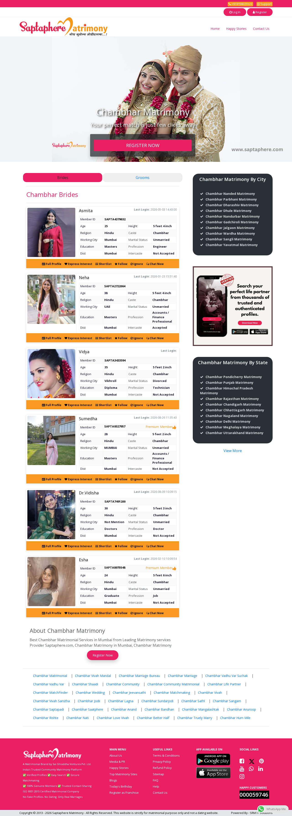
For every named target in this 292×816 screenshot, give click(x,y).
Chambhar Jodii (89, 701)
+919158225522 (241, 4)
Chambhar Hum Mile (235, 718)
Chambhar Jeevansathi (129, 692)
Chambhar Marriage (182, 676)
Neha (84, 277)
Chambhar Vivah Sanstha (51, 701)
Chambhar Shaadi (85, 684)
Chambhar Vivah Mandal (93, 676)
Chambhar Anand (124, 709)
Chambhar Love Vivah (113, 718)
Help (156, 786)
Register (261, 12)
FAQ (155, 780)
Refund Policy (162, 768)
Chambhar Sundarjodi (157, 701)
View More (233, 450)
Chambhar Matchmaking (172, 692)
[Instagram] (242, 776)
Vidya (84, 351)
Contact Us (261, 28)
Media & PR (117, 762)
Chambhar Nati (77, 718)
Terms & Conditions (166, 755)
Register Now (103, 655)
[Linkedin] (260, 769)
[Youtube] (242, 769)
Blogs (113, 780)
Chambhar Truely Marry (194, 718)
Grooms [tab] (142, 177)
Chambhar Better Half (153, 718)
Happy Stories (236, 28)
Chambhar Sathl (193, 701)
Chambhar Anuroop (241, 709)
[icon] (213, 759)
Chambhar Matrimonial (50, 676)
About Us (116, 755)
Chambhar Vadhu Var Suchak (226, 676)
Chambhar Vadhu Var (48, 684)
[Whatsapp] (251, 769)
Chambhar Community (122, 684)
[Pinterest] (261, 761)
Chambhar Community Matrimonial (173, 684)
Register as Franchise (124, 793)
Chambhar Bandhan (159, 709)
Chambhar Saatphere (87, 709)
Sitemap (158, 774)
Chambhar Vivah (210, 692)
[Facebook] (242, 761)
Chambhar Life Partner (224, 684)
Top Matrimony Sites (123, 774)
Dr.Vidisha (89, 493)
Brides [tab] (62, 177)
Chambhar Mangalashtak (200, 709)
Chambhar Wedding (90, 692)
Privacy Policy (162, 762)
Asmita (86, 210)
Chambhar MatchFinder (50, 692)
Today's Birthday (121, 786)
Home (215, 28)
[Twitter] (252, 761)
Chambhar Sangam (227, 701)
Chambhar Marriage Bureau (139, 676)
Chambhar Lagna (120, 701)
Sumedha (88, 418)
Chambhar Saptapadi (48, 709)
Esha (83, 559)
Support (266, 4)
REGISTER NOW (142, 145)
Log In (236, 12)
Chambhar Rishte (45, 718)
